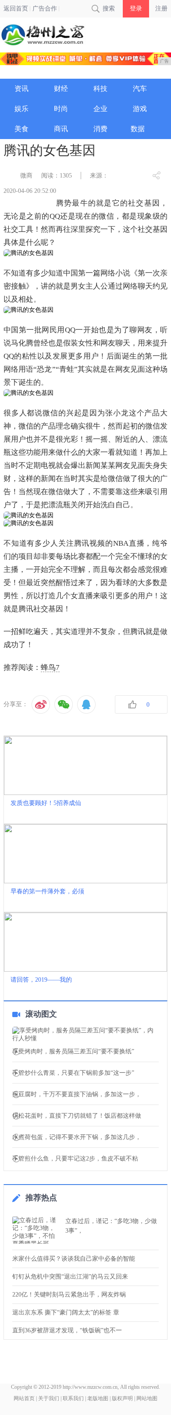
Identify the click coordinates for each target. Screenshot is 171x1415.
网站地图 (146, 1398)
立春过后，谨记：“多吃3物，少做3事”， (111, 1226)
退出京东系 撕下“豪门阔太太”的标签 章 (65, 1312)
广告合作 (44, 8)
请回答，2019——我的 (41, 979)
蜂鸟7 (50, 667)
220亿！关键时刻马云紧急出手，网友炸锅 (69, 1294)
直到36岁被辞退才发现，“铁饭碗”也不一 (67, 1330)
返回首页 (16, 8)
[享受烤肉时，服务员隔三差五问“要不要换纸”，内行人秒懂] (85, 1034)
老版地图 (97, 1398)
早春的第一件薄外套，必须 (47, 891)
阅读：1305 (56, 175)
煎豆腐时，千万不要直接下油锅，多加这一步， (76, 1094)
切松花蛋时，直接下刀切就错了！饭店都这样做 (76, 1116)
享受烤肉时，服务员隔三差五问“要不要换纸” (73, 1052)
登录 (136, 8)
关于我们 (48, 1398)
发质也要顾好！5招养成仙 (46, 803)
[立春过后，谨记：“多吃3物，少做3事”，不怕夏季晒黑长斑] (36, 1230)
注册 (161, 8)
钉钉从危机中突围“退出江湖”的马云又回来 (70, 1276)
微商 (26, 175)
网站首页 (24, 1398)
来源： (99, 175)
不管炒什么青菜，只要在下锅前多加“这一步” (73, 1073)
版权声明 (122, 1398)
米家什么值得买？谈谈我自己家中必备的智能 (73, 1258)
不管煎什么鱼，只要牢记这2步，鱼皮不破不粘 (75, 1159)
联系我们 (73, 1398)
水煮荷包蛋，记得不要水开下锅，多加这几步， (76, 1137)
